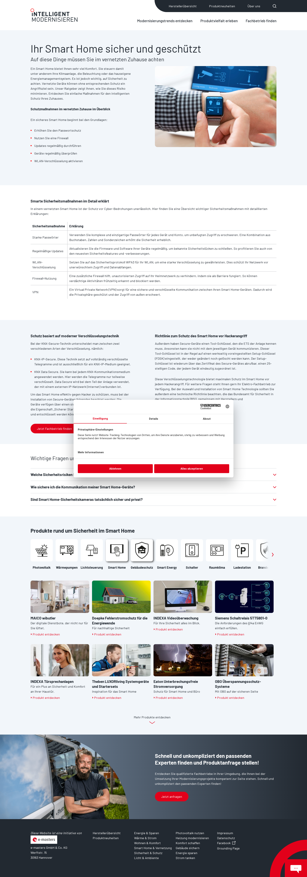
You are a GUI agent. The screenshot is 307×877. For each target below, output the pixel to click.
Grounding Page (228, 848)
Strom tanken (185, 858)
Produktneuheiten (222, 6)
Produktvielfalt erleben (219, 20)
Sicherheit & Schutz (148, 853)
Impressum (225, 833)
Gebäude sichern (188, 848)
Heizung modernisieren (192, 838)
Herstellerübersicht (183, 6)
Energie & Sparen (146, 833)
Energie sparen (186, 853)
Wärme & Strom (145, 838)
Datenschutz (226, 838)
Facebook (224, 843)
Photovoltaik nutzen (190, 833)
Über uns (253, 6)
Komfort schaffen (188, 843)
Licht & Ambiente (146, 858)
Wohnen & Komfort (147, 843)
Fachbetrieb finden (261, 20)
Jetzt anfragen (171, 796)
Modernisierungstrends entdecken (164, 20)
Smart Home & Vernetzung (153, 848)
